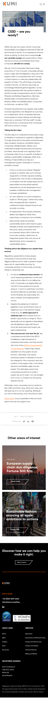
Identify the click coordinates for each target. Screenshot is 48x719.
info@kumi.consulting (11, 602)
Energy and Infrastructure (33, 642)
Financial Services (31, 650)
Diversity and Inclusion (26, 692)
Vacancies (5, 650)
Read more (15, 481)
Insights (4, 642)
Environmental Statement (10, 692)
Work (3, 638)
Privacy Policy (23, 689)
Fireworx (41, 692)
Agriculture (28, 634)
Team (4, 646)
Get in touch (9, 399)
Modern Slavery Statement (36, 689)
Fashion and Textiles (31, 646)
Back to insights (27, 416)
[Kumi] (10, 5)
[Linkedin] (3, 607)
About (4, 634)
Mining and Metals (31, 654)
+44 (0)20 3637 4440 (10, 599)
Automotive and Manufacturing (35, 638)
